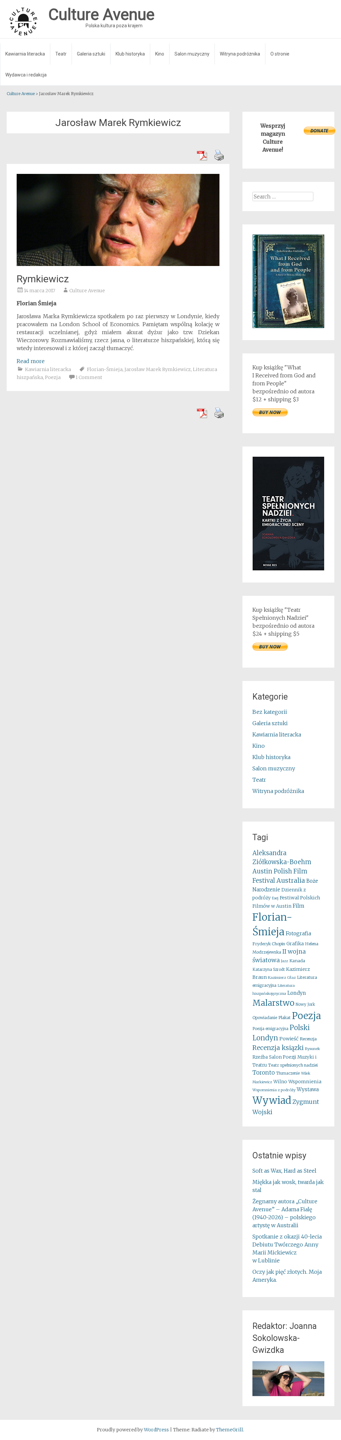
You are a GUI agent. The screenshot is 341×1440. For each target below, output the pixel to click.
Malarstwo (273, 1003)
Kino (159, 54)
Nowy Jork (305, 1004)
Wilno (280, 1082)
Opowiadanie (264, 1017)
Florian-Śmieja (105, 369)
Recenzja (308, 1038)
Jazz (284, 961)
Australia (290, 880)
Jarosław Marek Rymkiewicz (158, 369)
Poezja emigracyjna (270, 1028)
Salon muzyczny (191, 54)
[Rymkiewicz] (118, 264)
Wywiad (271, 1100)
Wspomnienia (304, 1082)
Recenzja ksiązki (278, 1048)
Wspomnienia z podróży (273, 1090)
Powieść (288, 1039)
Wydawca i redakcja (26, 74)
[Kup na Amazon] (288, 326)
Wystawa (308, 1089)
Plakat (284, 1017)
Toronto (263, 1072)
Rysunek (312, 1048)
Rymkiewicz (43, 279)
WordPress (156, 1430)
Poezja (53, 377)
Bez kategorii (269, 712)
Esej (275, 898)
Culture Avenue (87, 291)
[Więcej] (288, 1378)
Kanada (297, 961)
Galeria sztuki (91, 54)
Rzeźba (260, 1057)
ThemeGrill (229, 1430)
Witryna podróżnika (240, 54)
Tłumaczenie (288, 1073)
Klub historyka (130, 54)
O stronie (279, 54)
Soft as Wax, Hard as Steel (284, 1170)
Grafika (295, 944)
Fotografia (298, 933)
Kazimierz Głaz (282, 977)
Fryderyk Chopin (268, 943)
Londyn (296, 993)
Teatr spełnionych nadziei (293, 1065)
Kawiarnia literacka (25, 54)
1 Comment (89, 377)
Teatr (61, 54)
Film (298, 905)
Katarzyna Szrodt (268, 969)
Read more (31, 361)
